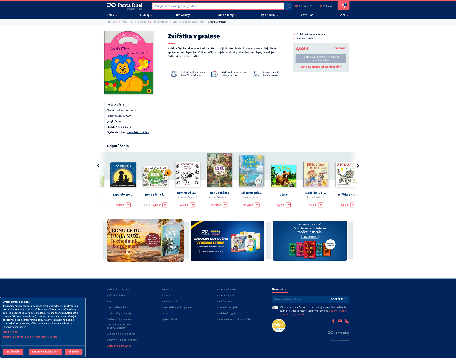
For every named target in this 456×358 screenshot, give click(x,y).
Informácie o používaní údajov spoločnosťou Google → (31, 336)
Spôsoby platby (116, 295)
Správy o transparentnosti (122, 339)
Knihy (111, 15)
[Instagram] (347, 321)
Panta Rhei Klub (226, 295)
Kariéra (166, 295)
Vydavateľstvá (169, 319)
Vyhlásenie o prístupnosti (121, 333)
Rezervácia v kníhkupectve (177, 307)
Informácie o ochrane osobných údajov (119, 326)
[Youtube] (340, 321)
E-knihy (145, 15)
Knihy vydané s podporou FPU (234, 319)
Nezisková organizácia (229, 313)
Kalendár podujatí (227, 307)
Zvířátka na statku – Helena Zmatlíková (348, 194)
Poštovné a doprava (118, 289)
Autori (165, 313)
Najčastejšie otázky (117, 307)
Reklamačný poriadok (119, 319)
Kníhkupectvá (169, 301)
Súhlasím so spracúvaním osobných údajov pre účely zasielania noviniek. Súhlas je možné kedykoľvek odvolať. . (312, 310)
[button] (13, 352)
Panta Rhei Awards (227, 289)
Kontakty (167, 289)
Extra (342, 15)
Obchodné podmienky (119, 313)
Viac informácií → (12, 331)
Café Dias (307, 15)
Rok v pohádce (219, 192)
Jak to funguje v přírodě (251, 192)
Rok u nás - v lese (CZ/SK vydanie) (155, 194)
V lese (283, 194)
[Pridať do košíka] (128, 204)
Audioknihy (182, 15)
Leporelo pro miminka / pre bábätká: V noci (123, 194)
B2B (109, 301)
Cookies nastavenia (339, 340)
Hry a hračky (268, 15)
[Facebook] (333, 321)
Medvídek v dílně (315, 192)
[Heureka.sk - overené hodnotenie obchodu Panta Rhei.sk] (279, 325)
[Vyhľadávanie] (288, 6)
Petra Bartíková (315, 197)
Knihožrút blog (225, 301)
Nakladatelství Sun (138, 132)
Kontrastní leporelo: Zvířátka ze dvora (187, 192)
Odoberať (337, 299)
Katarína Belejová (187, 197)
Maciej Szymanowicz (220, 197)
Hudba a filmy (225, 15)
